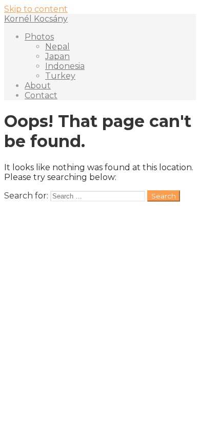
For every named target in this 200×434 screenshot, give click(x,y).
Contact (41, 95)
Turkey (60, 76)
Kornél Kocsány (36, 19)
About (38, 86)
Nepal (57, 46)
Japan (57, 56)
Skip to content (36, 9)
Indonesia (65, 66)
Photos (39, 37)
